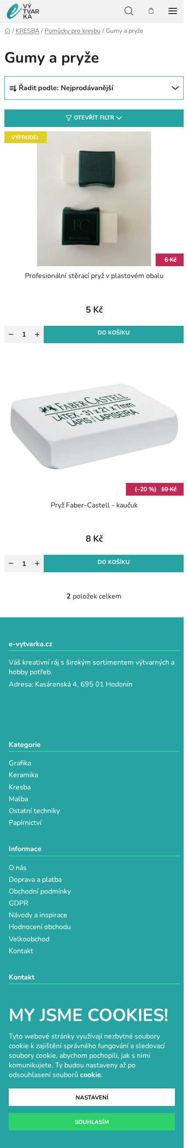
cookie (90, 1075)
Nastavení (92, 1098)
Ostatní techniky (34, 811)
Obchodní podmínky (40, 891)
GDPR (18, 903)
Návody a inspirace (38, 915)
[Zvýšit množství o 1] (37, 334)
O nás (18, 868)
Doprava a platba (35, 879)
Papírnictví (25, 823)
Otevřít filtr (94, 118)
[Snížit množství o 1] (10, 334)
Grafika (20, 763)
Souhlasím (92, 1122)
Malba (18, 799)
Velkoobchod (29, 939)
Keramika (23, 775)
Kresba (20, 787)
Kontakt (21, 951)
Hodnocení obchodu (40, 927)
